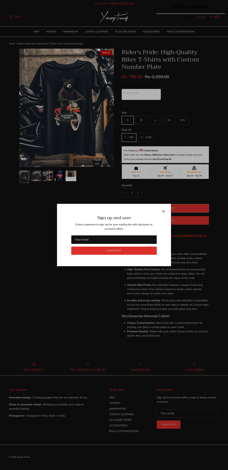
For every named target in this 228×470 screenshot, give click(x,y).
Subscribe (114, 250)
